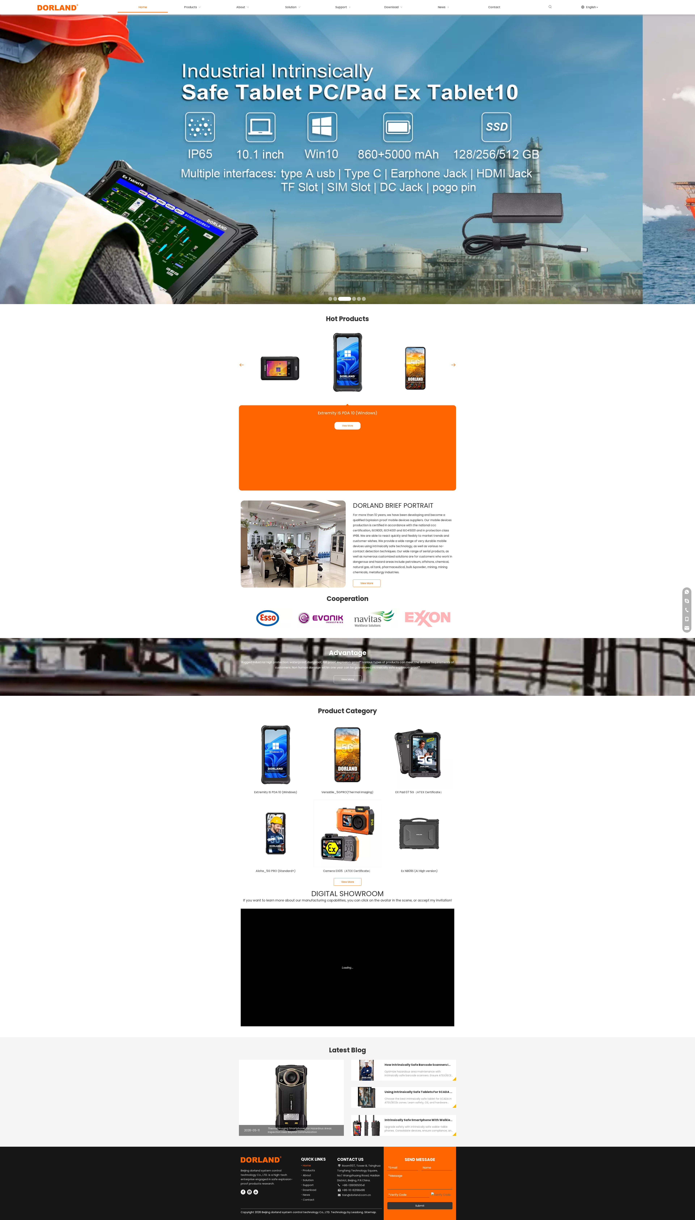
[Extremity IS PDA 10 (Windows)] (276, 755)
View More (347, 425)
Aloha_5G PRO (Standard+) (276, 871)
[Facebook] (243, 1192)
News (306, 1195)
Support (308, 1185)
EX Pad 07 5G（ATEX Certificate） (419, 792)
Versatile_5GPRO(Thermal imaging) (347, 792)
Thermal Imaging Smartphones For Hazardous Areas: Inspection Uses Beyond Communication (300, 1130)
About (307, 1175)
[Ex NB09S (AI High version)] (419, 834)
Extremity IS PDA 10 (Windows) (347, 413)
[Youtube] (255, 1192)
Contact (308, 1200)
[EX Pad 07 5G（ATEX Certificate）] (419, 755)
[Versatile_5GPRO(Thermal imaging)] (348, 755)
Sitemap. (370, 1212)
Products (309, 1170)
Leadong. (357, 1212)
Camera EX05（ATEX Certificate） (347, 871)
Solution (308, 1180)
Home (307, 1165)
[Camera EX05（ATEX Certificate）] (348, 834)
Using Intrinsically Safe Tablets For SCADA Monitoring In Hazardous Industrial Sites (449, 1092)
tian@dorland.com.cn (356, 1195)
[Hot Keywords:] (550, 7)
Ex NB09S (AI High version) (419, 871)
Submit (419, 1206)
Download (309, 1190)
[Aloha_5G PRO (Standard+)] (276, 834)
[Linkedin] (249, 1192)
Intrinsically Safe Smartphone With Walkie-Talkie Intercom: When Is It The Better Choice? (453, 1120)
